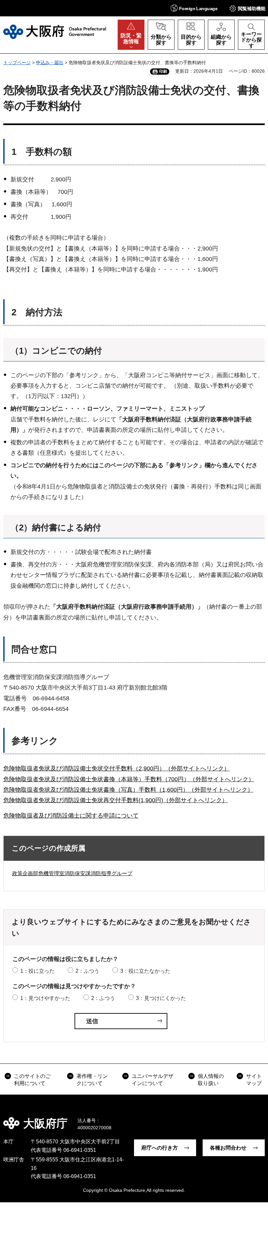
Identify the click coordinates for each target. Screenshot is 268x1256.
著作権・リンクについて (92, 1079)
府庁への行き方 (159, 1148)
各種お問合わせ (228, 1148)
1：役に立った (37, 971)
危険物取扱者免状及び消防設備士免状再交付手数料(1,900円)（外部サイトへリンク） (115, 800)
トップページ (17, 62)
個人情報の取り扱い (211, 1079)
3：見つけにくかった (161, 998)
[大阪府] (54, 32)
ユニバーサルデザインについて (153, 1079)
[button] (194, 8)
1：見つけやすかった (45, 998)
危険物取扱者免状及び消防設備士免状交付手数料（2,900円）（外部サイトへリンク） (116, 768)
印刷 (163, 71)
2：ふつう (87, 971)
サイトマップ (254, 1079)
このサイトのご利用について (32, 1079)
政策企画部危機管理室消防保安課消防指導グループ (72, 873)
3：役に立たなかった (145, 971)
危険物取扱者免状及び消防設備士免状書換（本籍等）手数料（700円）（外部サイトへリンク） (128, 779)
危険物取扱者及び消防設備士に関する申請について (71, 815)
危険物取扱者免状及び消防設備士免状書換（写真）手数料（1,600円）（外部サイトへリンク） (128, 789)
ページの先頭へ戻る (258, 1119)
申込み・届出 (49, 62)
